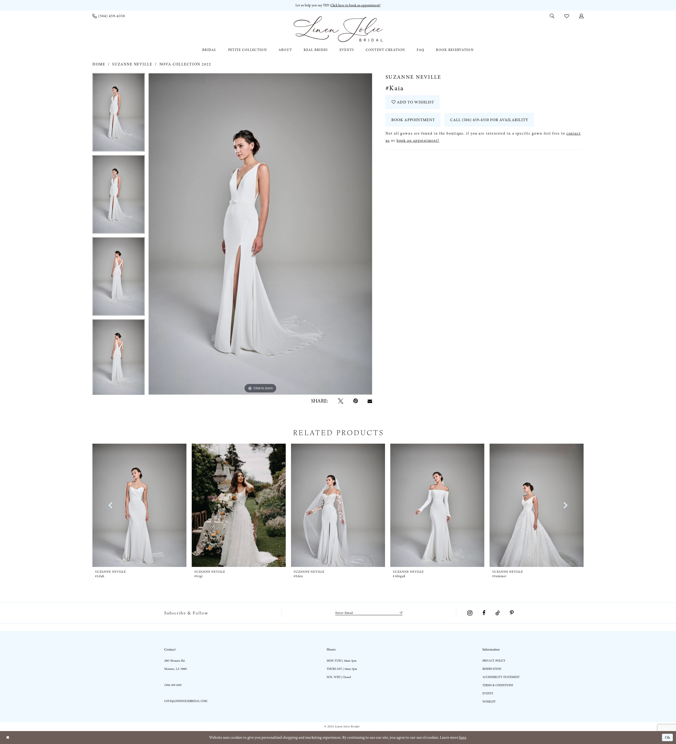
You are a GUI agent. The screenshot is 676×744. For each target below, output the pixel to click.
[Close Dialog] (7, 737)
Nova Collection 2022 (185, 64)
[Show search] (552, 16)
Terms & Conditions (497, 685)
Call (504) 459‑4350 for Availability (489, 119)
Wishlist (489, 702)
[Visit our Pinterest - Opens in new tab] (512, 613)
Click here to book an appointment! (355, 5)
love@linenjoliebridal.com (185, 701)
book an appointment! (418, 140)
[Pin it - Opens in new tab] (355, 401)
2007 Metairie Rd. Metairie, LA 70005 (175, 665)
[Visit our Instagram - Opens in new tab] (470, 613)
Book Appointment (413, 119)
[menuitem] (108, 16)
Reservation (491, 669)
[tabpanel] (118, 114)
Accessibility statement (501, 677)
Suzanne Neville (132, 64)
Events (487, 693)
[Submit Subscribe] (400, 612)
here (462, 737)
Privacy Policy (493, 661)
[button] (581, 16)
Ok (667, 737)
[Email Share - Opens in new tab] (370, 401)
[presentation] (139, 505)
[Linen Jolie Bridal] (338, 29)
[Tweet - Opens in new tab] (341, 401)
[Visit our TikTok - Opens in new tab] (497, 613)
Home (98, 64)
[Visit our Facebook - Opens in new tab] (484, 613)
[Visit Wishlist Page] (566, 16)
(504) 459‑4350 (172, 685)
